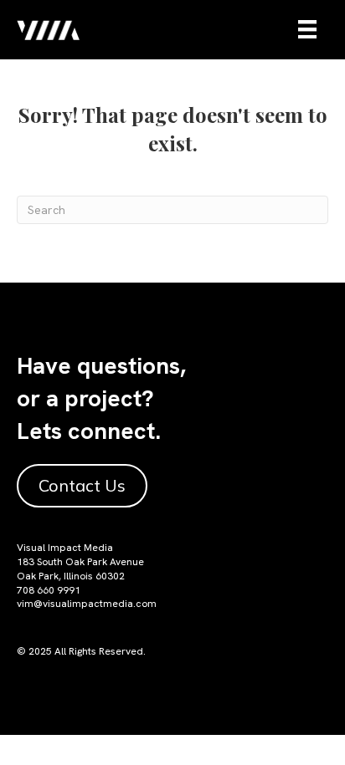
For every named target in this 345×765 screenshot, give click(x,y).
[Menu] (307, 29)
